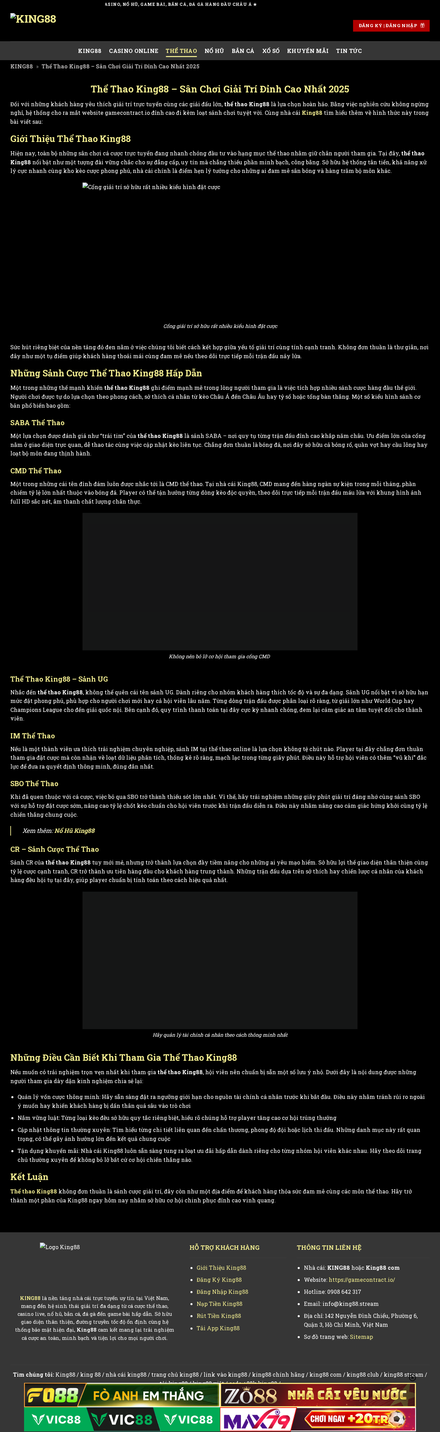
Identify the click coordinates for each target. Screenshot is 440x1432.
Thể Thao (181, 50)
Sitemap (361, 1336)
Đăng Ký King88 (219, 1279)
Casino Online (133, 50)
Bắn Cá (243, 50)
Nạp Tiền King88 (219, 1303)
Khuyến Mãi (308, 50)
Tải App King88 (218, 1328)
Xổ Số (271, 50)
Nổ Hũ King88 (74, 831)
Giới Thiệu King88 (221, 1267)
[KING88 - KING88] (44, 25)
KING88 (89, 50)
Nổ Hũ (214, 50)
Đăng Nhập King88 (222, 1291)
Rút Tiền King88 (219, 1315)
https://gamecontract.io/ (362, 1279)
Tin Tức (349, 50)
